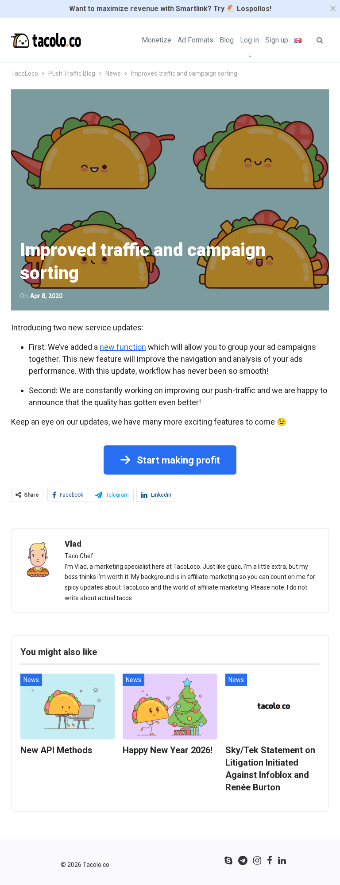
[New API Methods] (67, 706)
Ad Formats (195, 40)
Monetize (156, 40)
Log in (249, 40)
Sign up (276, 40)
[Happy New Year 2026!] (170, 706)
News (31, 679)
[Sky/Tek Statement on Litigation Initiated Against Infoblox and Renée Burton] (272, 706)
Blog (227, 40)
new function (123, 347)
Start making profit (177, 460)
